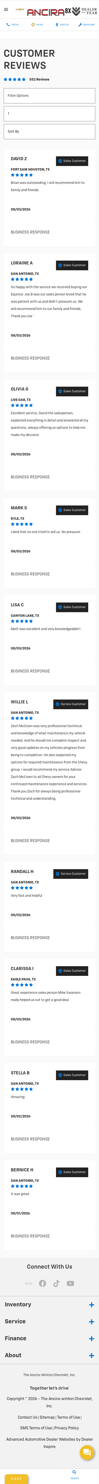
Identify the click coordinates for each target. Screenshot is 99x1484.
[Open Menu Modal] (6, 9)
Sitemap (47, 1418)
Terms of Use (68, 1418)
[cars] (28, 1283)
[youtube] (70, 1283)
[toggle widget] (87, 1452)
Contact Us (27, 1418)
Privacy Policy (66, 1428)
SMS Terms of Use (36, 1428)
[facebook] (42, 1283)
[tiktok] (56, 1283)
